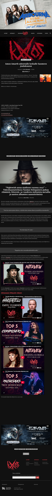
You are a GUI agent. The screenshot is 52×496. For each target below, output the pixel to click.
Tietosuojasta (45, 463)
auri (16, 449)
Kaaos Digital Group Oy (18, 489)
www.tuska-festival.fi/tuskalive (7, 115)
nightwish (22, 449)
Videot (27, 464)
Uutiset (27, 462)
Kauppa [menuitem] (32, 33)
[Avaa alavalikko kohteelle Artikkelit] (15, 33)
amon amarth (11, 156)
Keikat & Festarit (26, 59)
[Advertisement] (26, 96)
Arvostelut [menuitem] (20, 33)
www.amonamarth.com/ (5, 113)
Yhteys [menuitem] (46, 33)
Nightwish (32, 201)
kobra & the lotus (33, 156)
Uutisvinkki (44, 462)
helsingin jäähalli (21, 156)
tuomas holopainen (31, 449)
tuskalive (42, 156)
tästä (18, 288)
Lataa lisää (26, 453)
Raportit (36, 462)
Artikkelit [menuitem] (12, 33)
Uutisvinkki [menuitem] (39, 33)
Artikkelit (36, 463)
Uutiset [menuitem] (5, 33)
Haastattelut (26, 183)
